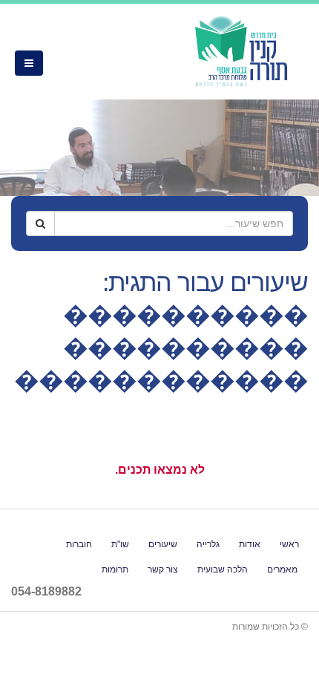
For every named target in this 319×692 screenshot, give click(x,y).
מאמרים (282, 569)
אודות (249, 544)
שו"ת (120, 544)
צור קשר (163, 569)
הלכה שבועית (222, 569)
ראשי (289, 544)
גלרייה (208, 544)
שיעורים (162, 544)
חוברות (79, 544)
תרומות (115, 569)
